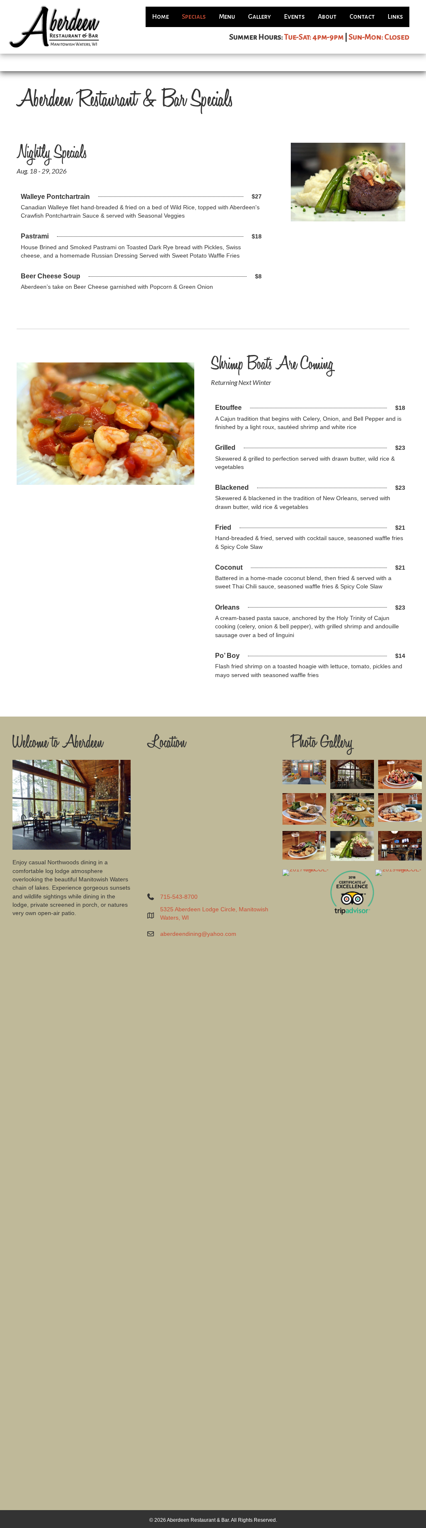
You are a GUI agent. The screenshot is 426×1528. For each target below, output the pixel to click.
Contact (362, 16)
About (327, 16)
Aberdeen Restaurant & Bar (198, 1520)
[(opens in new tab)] (305, 1181)
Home (160, 16)
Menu (227, 16)
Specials (194, 16)
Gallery (259, 16)
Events (294, 16)
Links (395, 16)
